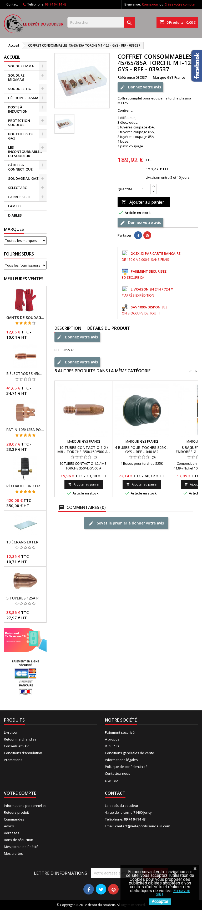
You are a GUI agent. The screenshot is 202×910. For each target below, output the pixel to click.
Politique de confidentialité (126, 766)
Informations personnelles (25, 805)
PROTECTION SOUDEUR (19, 122)
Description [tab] (67, 328)
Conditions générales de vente (129, 753)
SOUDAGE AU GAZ (23, 178)
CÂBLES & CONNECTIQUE (20, 167)
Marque (159, 77)
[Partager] (138, 235)
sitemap (111, 780)
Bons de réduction (18, 839)
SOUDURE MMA (21, 66)
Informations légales (121, 759)
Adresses (11, 833)
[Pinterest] (147, 235)
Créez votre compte (180, 4)
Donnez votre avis (144, 86)
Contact (12, 4)
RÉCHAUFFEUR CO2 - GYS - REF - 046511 (25, 486)
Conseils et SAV (16, 746)
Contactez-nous (117, 773)
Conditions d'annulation (23, 753)
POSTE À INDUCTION (18, 109)
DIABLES (15, 215)
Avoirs (9, 826)
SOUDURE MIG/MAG (16, 77)
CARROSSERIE (19, 196)
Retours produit (16, 812)
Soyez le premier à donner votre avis (130, 522)
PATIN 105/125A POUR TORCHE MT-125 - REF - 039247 (25, 430)
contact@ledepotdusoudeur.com (142, 826)
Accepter (160, 901)
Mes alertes (13, 853)
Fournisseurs (19, 254)
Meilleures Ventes (23, 279)
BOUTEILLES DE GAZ (20, 136)
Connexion (150, 4)
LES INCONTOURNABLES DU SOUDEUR (25, 151)
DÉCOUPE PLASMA (23, 98)
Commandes (14, 819)
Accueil (12, 57)
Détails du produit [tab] (108, 328)
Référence (126, 77)
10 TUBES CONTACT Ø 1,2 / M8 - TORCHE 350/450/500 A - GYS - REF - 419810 (83, 451)
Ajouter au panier (143, 202)
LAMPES (15, 206)
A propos (112, 739)
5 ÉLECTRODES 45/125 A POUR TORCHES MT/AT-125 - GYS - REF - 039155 (25, 374)
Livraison (11, 732)
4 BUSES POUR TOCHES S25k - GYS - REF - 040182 (142, 449)
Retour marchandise (20, 739)
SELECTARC (17, 187)
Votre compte (20, 793)
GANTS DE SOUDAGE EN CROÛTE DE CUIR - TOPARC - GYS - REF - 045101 (25, 318)
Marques (14, 229)
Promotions (13, 759)
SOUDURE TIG (19, 88)
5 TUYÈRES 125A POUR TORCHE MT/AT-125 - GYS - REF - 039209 (25, 598)
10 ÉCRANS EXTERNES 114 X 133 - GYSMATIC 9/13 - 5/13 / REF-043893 (25, 542)
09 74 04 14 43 (56, 4)
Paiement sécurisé (120, 732)
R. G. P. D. (112, 746)
